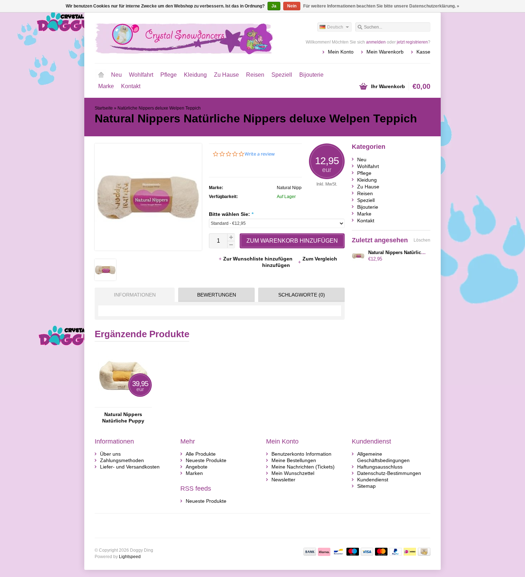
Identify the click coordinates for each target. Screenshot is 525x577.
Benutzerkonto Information (301, 454)
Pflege (168, 75)
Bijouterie (311, 75)
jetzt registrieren (412, 42)
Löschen (422, 240)
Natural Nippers (292, 187)
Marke (106, 86)
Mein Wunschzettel (292, 473)
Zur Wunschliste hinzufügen (258, 259)
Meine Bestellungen (293, 460)
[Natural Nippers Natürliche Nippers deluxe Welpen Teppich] (105, 279)
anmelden (376, 42)
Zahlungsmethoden (122, 460)
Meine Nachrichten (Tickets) (303, 467)
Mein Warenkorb (385, 52)
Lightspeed (130, 556)
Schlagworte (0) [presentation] (301, 295)
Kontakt (130, 86)
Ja (273, 6)
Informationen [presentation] (135, 295)
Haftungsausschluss (379, 467)
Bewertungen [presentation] (216, 295)
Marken (194, 473)
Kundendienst (372, 479)
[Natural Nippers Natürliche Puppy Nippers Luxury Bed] (123, 404)
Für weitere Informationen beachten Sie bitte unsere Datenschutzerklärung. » (381, 6)
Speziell (281, 75)
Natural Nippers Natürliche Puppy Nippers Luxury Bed (123, 417)
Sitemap (366, 486)
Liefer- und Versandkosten (130, 467)
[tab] (133, 295)
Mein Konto (341, 52)
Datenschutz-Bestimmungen (389, 473)
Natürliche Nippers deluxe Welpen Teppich (159, 108)
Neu (116, 75)
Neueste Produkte (206, 460)
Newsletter (283, 479)
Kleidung (195, 75)
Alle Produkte (201, 454)
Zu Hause (226, 75)
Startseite (101, 75)
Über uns (110, 454)
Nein (291, 6)
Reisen (255, 75)
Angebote (197, 467)
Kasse (423, 52)
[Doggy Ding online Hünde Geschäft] (178, 37)
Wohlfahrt (141, 75)
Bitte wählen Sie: (231, 214)
